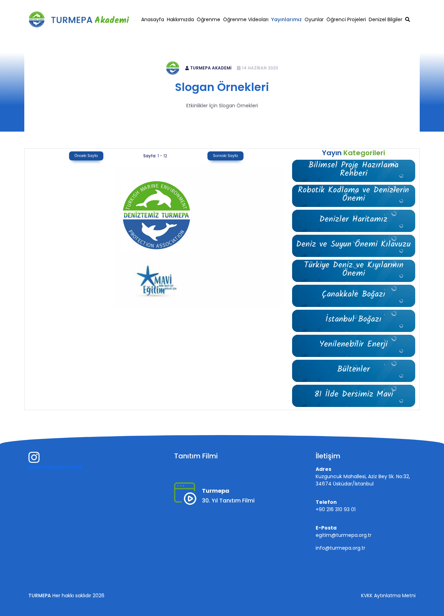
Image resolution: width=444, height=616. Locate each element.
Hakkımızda (180, 19)
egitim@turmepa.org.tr (391, 6)
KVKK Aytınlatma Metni (388, 595)
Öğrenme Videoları (245, 19)
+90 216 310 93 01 (338, 6)
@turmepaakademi (55, 467)
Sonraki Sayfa (225, 155)
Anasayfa (152, 19)
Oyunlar (314, 19)
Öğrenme (208, 19)
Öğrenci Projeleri (346, 19)
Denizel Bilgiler (385, 19)
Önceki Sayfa (86, 155)
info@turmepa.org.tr (340, 547)
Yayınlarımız (286, 19)
